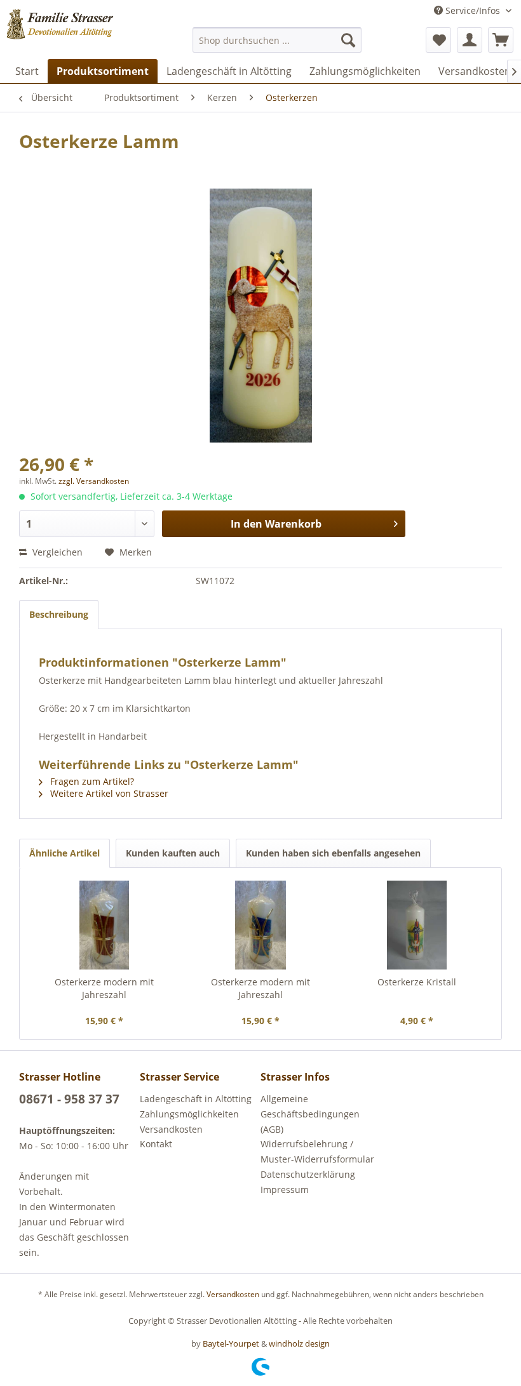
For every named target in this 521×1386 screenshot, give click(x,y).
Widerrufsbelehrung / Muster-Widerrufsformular (317, 1151)
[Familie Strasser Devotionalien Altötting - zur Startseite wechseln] (78, 33)
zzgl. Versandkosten (93, 481)
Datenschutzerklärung (307, 1174)
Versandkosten (171, 1129)
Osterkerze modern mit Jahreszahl (104, 988)
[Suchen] (348, 40)
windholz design (299, 1343)
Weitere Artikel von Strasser (108, 793)
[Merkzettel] (438, 40)
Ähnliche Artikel (64, 853)
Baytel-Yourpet (231, 1343)
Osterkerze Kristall (416, 982)
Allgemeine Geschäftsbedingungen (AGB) (310, 1114)
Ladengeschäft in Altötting (196, 1099)
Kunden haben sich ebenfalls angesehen (333, 853)
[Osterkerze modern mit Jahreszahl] (104, 925)
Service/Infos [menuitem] (473, 10)
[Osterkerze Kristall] (417, 925)
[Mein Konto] (469, 40)
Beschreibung (58, 614)
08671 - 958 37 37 (69, 1099)
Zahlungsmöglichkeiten (189, 1114)
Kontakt (156, 1144)
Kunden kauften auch (173, 853)
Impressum (284, 1189)
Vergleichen (56, 552)
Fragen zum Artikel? (91, 781)
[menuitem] (277, 40)
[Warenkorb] (500, 40)
